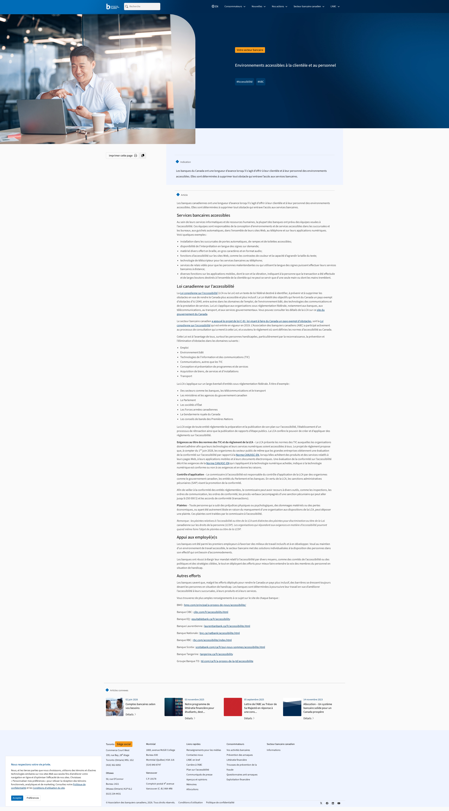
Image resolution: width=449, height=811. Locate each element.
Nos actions (278, 6)
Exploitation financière (238, 779)
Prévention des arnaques (240, 755)
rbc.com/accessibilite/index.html (212, 640)
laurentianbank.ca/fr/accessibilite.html (227, 626)
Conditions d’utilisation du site (49, 788)
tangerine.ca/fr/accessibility (216, 654)
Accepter (17, 798)
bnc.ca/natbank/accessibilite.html (220, 633)
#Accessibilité (245, 82)
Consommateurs (233, 6)
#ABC (261, 82)
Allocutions (192, 789)
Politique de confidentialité (220, 802)
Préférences (33, 798)
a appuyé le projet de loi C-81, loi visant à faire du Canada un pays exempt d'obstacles (261, 321)
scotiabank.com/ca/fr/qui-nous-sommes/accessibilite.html (230, 647)
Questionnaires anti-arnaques (242, 774)
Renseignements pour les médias (203, 750)
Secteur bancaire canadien (307, 6)
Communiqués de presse (199, 774)
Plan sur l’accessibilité (197, 770)
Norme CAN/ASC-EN (247, 455)
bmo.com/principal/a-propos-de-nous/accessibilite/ (215, 605)
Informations (273, 750)
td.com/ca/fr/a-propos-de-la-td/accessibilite (227, 661)
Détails (130, 714)
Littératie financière (237, 760)
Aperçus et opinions (196, 779)
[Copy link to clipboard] (142, 156)
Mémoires (191, 784)
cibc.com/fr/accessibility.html (211, 612)
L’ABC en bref (193, 760)
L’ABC (334, 6)
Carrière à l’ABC (194, 765)
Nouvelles (257, 6)
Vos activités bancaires (238, 750)
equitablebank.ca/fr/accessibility (211, 619)
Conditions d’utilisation (190, 802)
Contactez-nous (194, 755)
